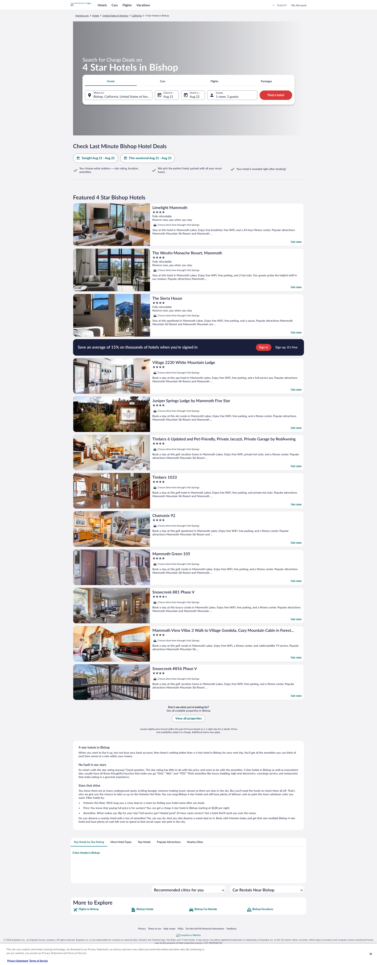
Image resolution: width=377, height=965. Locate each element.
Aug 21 (168, 96)
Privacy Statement (17, 961)
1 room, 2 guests (227, 96)
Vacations (143, 5)
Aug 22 (194, 96)
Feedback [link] (231, 928)
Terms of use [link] (154, 928)
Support (282, 5)
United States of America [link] (115, 16)
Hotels (102, 5)
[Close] (370, 953)
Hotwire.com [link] (82, 16)
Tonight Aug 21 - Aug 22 (98, 158)
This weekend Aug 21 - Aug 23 (150, 158)
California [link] (137, 16)
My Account (298, 5)
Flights (127, 5)
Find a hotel (276, 95)
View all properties (188, 718)
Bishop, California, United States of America (122, 96)
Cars (115, 5)
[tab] (111, 81)
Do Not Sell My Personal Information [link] (205, 928)
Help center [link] (169, 928)
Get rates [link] (296, 242)
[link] (101, 909)
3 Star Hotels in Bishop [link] (86, 853)
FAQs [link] (180, 928)
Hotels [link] (95, 16)
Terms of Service (38, 961)
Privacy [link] (142, 928)
